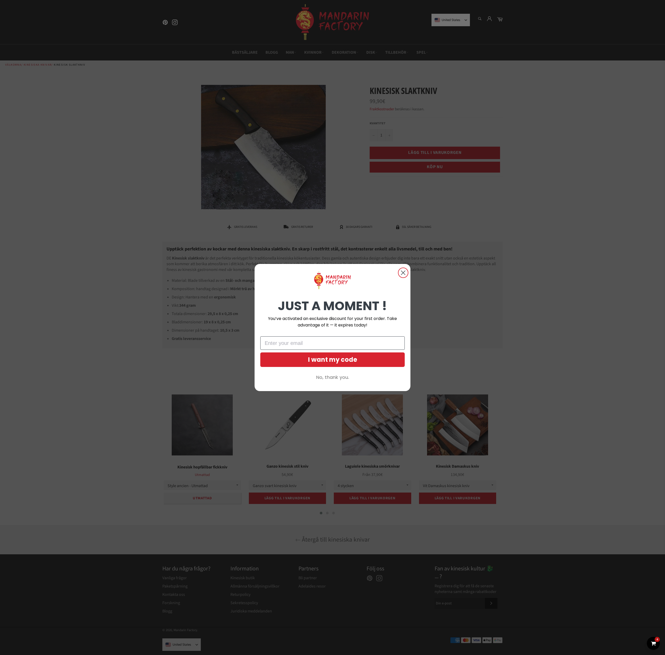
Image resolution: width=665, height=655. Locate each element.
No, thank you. (332, 377)
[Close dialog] (403, 273)
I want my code (332, 359)
